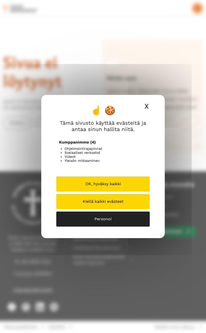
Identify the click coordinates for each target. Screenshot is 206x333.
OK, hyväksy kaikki (103, 183)
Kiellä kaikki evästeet (103, 201)
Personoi (103, 219)
